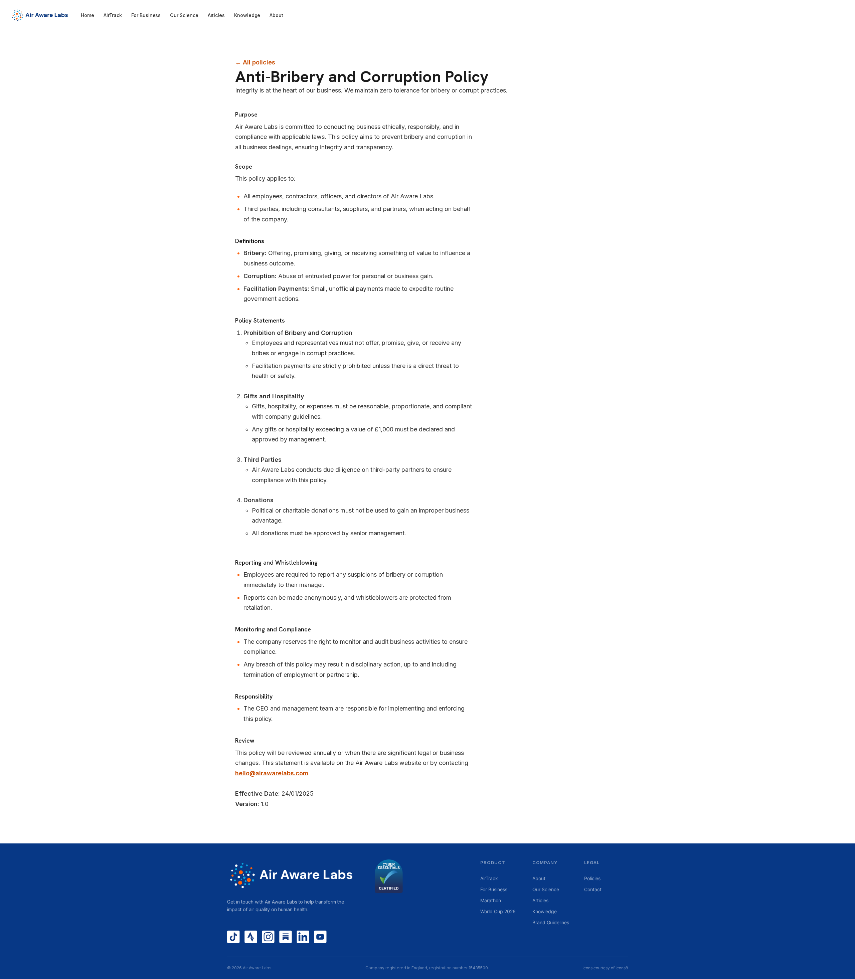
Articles (216, 15)
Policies (592, 878)
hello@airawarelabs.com (271, 773)
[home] (43, 15)
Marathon (490, 900)
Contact (593, 889)
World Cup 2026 (498, 911)
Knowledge (247, 15)
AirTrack (113, 15)
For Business (146, 15)
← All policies (255, 62)
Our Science (184, 15)
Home (87, 15)
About (276, 15)
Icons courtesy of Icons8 (605, 967)
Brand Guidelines (550, 922)
